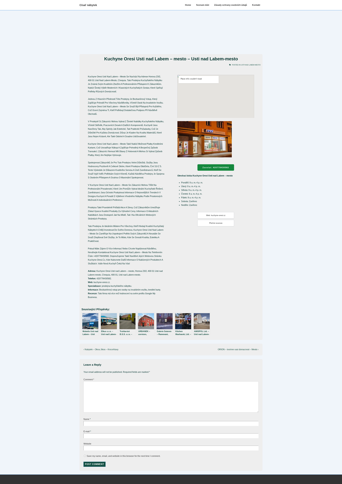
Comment (88, 379)
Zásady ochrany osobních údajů (230, 5)
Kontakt (256, 5)
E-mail (86, 431)
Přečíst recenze (215, 223)
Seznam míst (202, 5)
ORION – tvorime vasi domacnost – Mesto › (238, 349)
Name (86, 419)
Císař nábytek (88, 5)
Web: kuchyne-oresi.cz (215, 215)
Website (87, 444)
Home (188, 5)
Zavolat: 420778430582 (216, 167)
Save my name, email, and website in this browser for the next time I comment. (123, 456)
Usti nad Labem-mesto (251, 65)
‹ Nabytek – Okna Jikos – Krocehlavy (100, 349)
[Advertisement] (171, 30)
